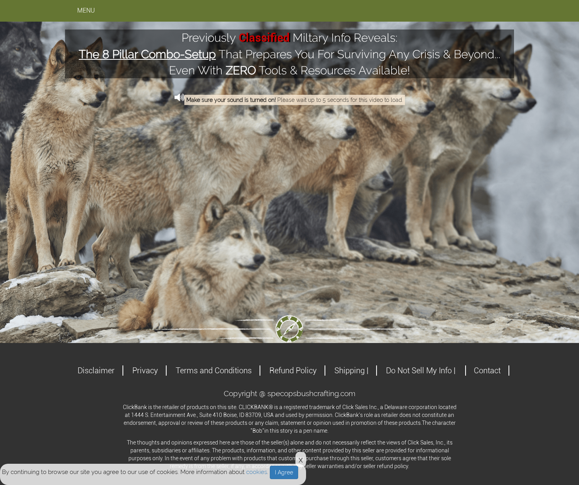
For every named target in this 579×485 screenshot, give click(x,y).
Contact (487, 370)
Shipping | (351, 370)
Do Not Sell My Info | (421, 370)
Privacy (145, 370)
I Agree (284, 472)
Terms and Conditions (214, 370)
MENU (86, 10)
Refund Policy (293, 370)
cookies (256, 472)
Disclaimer (96, 370)
